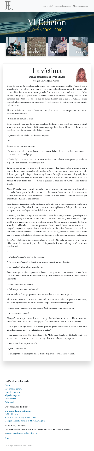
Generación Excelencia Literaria (18, 410)
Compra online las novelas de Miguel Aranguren (25, 420)
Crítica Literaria (11, 414)
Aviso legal (9, 402)
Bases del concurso (12, 392)
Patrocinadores (11, 398)
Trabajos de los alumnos (35, 50)
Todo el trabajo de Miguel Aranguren (20, 417)
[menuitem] (47, 6)
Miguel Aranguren (12, 395)
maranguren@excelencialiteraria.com (21, 433)
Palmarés (81, 51)
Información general (13, 388)
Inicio (7, 385)
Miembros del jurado (57, 50)
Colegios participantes (15, 50)
